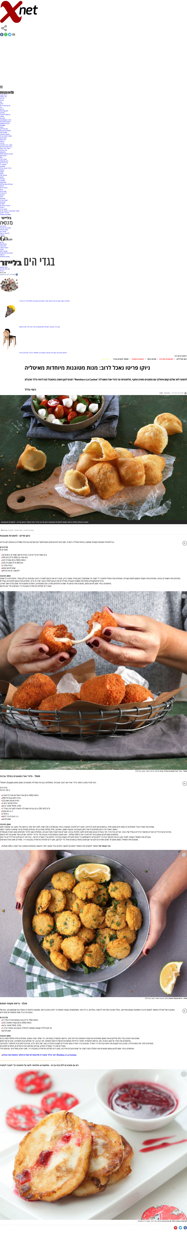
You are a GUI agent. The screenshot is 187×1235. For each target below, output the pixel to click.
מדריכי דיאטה (4, 213)
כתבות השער (4, 248)
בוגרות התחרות (5, 257)
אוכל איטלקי (19, 530)
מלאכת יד (3, 164)
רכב (1, 107)
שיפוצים (2, 166)
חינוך (1, 189)
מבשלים (2, 202)
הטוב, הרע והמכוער (6, 145)
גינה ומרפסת (4, 161)
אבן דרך (57, 327)
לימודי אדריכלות (5, 148)
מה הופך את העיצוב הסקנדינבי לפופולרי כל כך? (43, 353)
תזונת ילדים (3, 188)
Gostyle (2, 125)
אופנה (2, 116)
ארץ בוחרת (3, 150)
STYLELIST (4, 111)
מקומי (2, 172)
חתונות (2, 195)
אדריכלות (3, 139)
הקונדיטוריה (4, 200)
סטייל (2, 100)
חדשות (2, 141)
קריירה (2, 98)
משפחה (2, 181)
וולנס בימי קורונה (5, 228)
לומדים (2, 204)
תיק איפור (3, 246)
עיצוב (1, 127)
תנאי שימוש (4, 267)
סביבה (2, 143)
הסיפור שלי (3, 175)
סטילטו (2, 113)
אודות (2, 271)
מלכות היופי (3, 251)
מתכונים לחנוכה (28, 530)
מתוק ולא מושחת (5, 214)
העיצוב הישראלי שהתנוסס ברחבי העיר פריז (40, 327)
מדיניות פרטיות (5, 269)
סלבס (2, 249)
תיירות (2, 109)
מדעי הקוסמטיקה (5, 120)
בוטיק (2, 242)
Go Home (3, 244)
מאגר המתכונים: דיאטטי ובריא (9, 211)
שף (1, 102)
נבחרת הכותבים (5, 206)
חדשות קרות (63, 353)
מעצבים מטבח (4, 134)
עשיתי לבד (3, 159)
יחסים (2, 177)
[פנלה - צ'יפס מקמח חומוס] (93, 923)
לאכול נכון (3, 231)
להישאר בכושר (4, 233)
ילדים (1, 104)
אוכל (1, 197)
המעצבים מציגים (5, 131)
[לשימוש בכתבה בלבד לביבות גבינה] (93, 1144)
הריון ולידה (3, 193)
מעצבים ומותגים (5, 122)
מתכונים (2, 198)
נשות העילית (4, 230)
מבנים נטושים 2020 (6, 154)
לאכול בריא (3, 209)
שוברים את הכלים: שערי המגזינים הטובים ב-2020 (44, 301)
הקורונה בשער (65, 301)
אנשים (2, 170)
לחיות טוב (3, 226)
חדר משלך (3, 97)
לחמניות (11, 530)
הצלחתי (2, 179)
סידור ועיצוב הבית (5, 168)
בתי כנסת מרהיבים (6, 147)
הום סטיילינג (4, 129)
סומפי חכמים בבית (6, 136)
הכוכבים (2, 118)
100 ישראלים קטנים (6, 184)
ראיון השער (3, 95)
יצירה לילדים (4, 163)
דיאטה (2, 207)
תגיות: (5, 530)
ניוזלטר (2, 235)
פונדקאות (3, 182)
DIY (1, 157)
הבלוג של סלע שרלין (6, 253)
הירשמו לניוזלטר (5, 114)
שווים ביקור (3, 132)
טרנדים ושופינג (5, 123)
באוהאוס (3, 152)
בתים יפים (3, 156)
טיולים (2, 186)
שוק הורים (3, 191)
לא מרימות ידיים (5, 106)
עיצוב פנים (3, 138)
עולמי (1, 173)
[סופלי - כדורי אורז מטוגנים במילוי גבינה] (93, 680)
